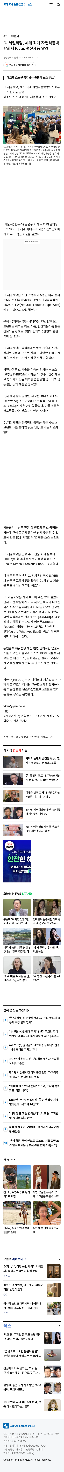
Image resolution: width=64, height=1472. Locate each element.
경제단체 (15, 36)
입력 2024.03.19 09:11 (24, 57)
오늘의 (14, 1259)
